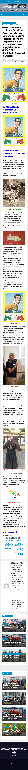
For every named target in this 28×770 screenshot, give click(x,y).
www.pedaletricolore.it (14, 7)
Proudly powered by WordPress (9, 761)
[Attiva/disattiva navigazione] (26, 14)
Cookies (7, 767)
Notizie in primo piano (7, 24)
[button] (23, 14)
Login (14, 767)
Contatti (2, 767)
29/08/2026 (8, 718)
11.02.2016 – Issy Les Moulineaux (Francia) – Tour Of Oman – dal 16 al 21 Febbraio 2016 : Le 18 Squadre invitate (9, 544)
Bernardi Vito (12, 59)
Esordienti (6, 696)
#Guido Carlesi (20, 61)
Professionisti (16, 24)
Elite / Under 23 (7, 727)
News (11, 767)
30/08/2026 (8, 687)
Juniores (5, 681)
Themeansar (14, 763)
